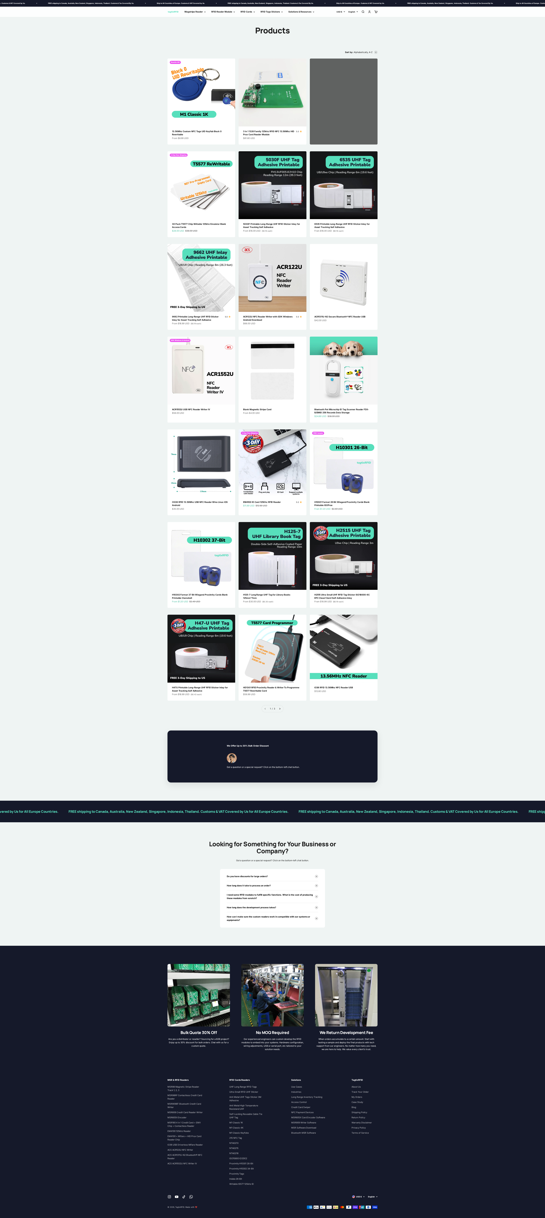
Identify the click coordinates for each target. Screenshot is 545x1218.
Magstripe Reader (194, 11)
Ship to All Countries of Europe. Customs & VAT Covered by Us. (187, 3)
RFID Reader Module (221, 11)
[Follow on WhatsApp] (191, 1197)
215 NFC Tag (235, 1138)
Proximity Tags (236, 1173)
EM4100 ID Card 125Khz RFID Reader (262, 502)
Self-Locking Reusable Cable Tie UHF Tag (245, 1116)
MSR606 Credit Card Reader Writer (185, 1112)
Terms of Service (360, 1132)
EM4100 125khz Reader (179, 1131)
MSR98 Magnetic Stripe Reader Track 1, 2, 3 (183, 1088)
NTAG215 (233, 1148)
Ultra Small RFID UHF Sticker (243, 1092)
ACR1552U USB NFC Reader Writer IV (191, 409)
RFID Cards (246, 11)
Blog (354, 1107)
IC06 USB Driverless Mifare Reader (185, 1144)
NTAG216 (233, 1153)
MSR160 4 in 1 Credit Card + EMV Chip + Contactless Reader (184, 1124)
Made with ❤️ (191, 1207)
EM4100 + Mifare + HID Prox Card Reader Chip (184, 1138)
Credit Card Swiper (300, 1107)
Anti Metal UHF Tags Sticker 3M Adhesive (245, 1099)
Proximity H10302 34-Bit (241, 1168)
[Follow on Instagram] (169, 1197)
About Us (356, 1086)
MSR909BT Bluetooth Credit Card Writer (184, 1105)
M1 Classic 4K (236, 1127)
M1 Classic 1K (236, 1122)
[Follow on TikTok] (184, 1197)
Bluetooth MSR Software (303, 1132)
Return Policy (358, 1117)
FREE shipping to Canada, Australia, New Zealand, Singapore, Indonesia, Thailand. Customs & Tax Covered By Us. (97, 3)
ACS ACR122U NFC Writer (180, 1150)
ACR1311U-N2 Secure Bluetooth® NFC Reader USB (340, 316)
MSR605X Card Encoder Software (308, 1117)
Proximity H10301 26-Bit (241, 1163)
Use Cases (296, 1086)
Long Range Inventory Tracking (306, 1097)
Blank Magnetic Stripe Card (257, 409)
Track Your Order (360, 1092)
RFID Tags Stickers (270, 11)
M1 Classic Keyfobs (239, 1132)
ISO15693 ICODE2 (238, 1158)
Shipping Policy (359, 1112)
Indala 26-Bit (235, 1179)
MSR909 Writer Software (303, 1122)
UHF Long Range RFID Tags (243, 1086)
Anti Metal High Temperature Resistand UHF (243, 1107)
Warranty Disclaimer (362, 1122)
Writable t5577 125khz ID (241, 1184)
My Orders (357, 1097)
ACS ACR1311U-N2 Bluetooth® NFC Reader (184, 1157)
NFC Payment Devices (302, 1112)
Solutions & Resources (299, 11)
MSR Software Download (303, 1127)
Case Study (357, 1102)
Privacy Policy (359, 1127)
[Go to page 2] (279, 708)
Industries (296, 1092)
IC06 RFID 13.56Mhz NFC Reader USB (333, 687)
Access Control (299, 1102)
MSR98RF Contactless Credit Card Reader (184, 1097)
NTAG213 (233, 1143)
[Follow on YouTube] (177, 1197)
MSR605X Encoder (176, 1117)
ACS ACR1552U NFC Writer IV (182, 1163)
